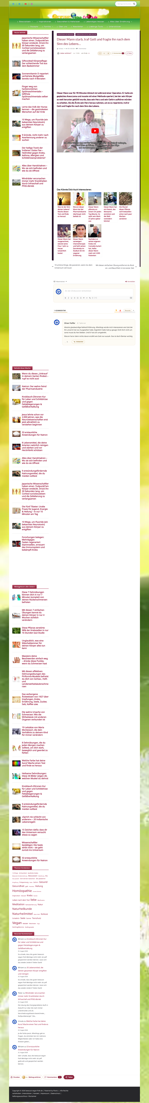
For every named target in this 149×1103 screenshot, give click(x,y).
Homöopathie (22, 891)
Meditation (18, 904)
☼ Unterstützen (113, 26)
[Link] (89, 298)
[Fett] (65, 298)
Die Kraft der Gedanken (27, 879)
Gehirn (35, 882)
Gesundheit (18, 886)
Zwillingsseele (29, 927)
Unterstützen (27, 1093)
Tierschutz (36, 918)
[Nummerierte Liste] (77, 298)
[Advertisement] (95, 73)
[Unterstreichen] (71, 298)
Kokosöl (23, 896)
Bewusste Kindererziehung (19, 876)
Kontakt (36, 1093)
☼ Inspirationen (43, 21)
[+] (96, 298)
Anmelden (131, 281)
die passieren (40, 879)
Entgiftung (15, 882)
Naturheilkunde (22, 909)
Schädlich (15, 918)
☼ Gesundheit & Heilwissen (67, 21)
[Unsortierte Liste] (80, 298)
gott (26, 886)
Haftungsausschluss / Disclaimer (24, 1096)
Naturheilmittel (22, 914)
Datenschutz (55, 1093)
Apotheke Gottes (33, 873)
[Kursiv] (68, 298)
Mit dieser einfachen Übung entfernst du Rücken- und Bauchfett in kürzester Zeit (115, 266)
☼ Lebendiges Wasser (93, 21)
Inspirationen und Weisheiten (66, 34)
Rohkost (44, 914)
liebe (34, 899)
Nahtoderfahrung (31, 905)
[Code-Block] (86, 298)
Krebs (30, 895)
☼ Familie (46, 26)
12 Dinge (15, 873)
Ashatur (61, 48)
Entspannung (23, 882)
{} (92, 298)
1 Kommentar (82, 48)
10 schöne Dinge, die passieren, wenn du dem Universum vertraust (73, 266)
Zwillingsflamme (18, 927)
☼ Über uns (62, 26)
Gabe (30, 882)
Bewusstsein (32, 876)
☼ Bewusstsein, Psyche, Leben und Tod (86, 34)
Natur (40, 904)
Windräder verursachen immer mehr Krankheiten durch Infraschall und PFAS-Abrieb (31, 996)
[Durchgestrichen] (74, 298)
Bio (46, 876)
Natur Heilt (37, 914)
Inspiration (16, 896)
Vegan (17, 923)
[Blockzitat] (83, 298)
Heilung (39, 886)
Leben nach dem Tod (21, 900)
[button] (32, 21)
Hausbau (31, 886)
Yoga (38, 923)
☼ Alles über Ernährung (119, 21)
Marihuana (41, 900)
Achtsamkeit (23, 873)
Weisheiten (32, 923)
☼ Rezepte (33, 26)
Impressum (45, 1093)
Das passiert (15, 878)
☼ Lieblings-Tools (95, 26)
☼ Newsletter (77, 26)
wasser (25, 923)
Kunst (35, 896)
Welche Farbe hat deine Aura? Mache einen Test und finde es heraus (33, 1024)
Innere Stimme (37, 891)
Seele (22, 918)
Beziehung (41, 876)
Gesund (43, 881)
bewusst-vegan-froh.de (34, 1091)
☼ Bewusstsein (24, 21)
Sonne (28, 918)
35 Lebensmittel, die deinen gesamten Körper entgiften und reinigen (32, 970)
